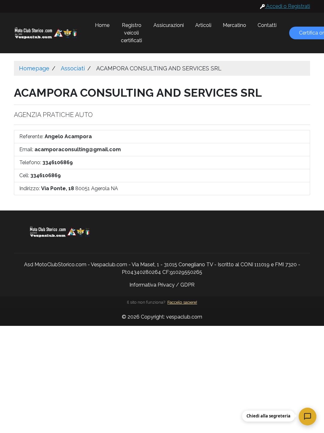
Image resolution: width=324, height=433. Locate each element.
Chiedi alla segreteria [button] (268, 416)
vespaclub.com (184, 317)
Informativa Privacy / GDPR (162, 285)
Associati (73, 68)
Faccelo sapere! (182, 302)
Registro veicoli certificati (131, 32)
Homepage (34, 68)
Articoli (203, 25)
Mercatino (234, 25)
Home (102, 25)
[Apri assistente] (307, 416)
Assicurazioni (168, 25)
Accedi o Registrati (287, 6)
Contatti (267, 25)
